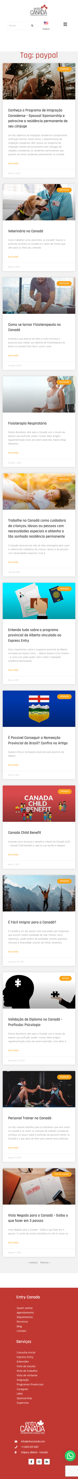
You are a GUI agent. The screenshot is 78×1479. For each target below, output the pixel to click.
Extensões (23, 1361)
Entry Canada (28, 1297)
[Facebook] (31, 1461)
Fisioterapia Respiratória (27, 423)
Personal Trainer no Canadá (29, 1118)
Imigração (23, 1380)
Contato (21, 1331)
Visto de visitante (27, 1375)
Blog (19, 1326)
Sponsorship (24, 1398)
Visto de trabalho (27, 1370)
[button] (65, 24)
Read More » (14, 163)
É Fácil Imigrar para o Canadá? (32, 922)
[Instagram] (39, 1461)
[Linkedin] (47, 1461)
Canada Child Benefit (24, 832)
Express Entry (25, 1357)
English (46, 29)
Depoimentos (25, 1317)
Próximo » (45, 1262)
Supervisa (23, 1402)
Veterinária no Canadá (25, 231)
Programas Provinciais (30, 1384)
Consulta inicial (26, 1352)
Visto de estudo (26, 1366)
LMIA (20, 1393)
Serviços (23, 1341)
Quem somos (25, 1308)
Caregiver (22, 1389)
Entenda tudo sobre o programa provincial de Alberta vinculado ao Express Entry (34, 635)
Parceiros (22, 1321)
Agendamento (25, 1312)
